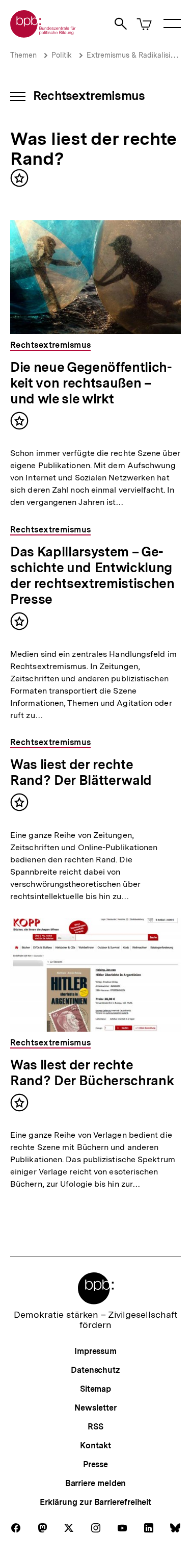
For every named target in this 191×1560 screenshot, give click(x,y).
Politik (61, 55)
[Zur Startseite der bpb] (43, 34)
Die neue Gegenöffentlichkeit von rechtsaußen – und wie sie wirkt (91, 382)
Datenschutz (95, 1370)
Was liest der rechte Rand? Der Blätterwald (81, 772)
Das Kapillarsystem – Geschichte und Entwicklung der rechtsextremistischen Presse (92, 575)
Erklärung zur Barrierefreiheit (95, 1502)
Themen (23, 55)
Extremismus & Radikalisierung (138, 55)
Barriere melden (95, 1483)
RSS (95, 1426)
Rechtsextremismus (89, 95)
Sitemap (95, 1389)
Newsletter (95, 1408)
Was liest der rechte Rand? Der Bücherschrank (92, 1072)
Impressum (95, 1351)
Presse (95, 1464)
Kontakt (95, 1445)
